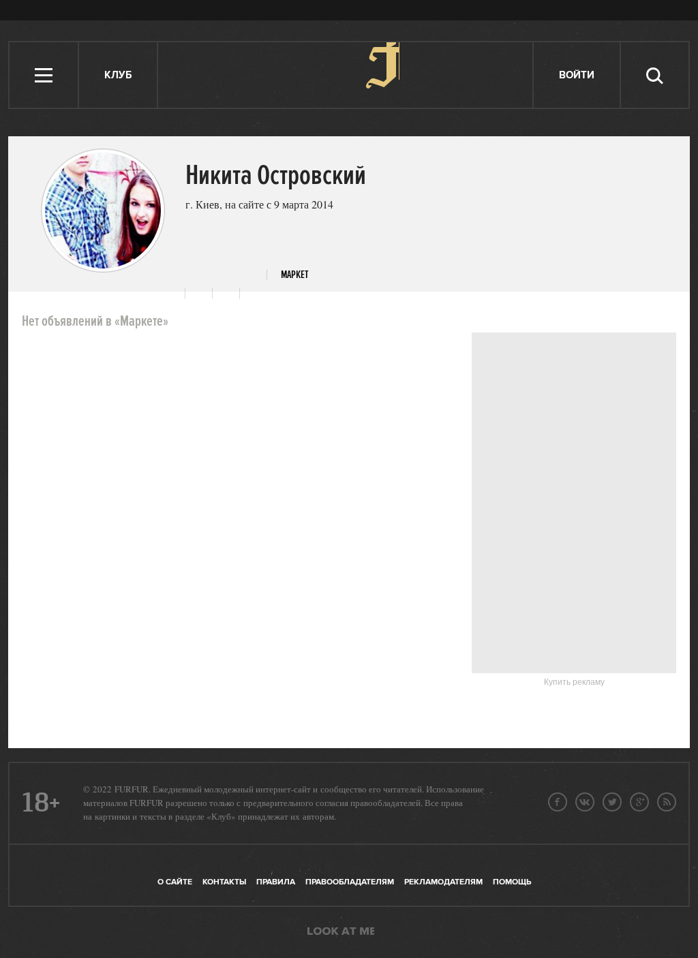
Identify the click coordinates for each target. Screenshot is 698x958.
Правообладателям (349, 882)
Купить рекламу (574, 682)
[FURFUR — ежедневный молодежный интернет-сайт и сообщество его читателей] (346, 75)
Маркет (295, 274)
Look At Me (340, 932)
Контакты (224, 882)
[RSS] (666, 802)
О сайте (174, 882)
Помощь (512, 882)
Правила (275, 882)
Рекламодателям (443, 882)
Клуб (118, 75)
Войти (576, 75)
